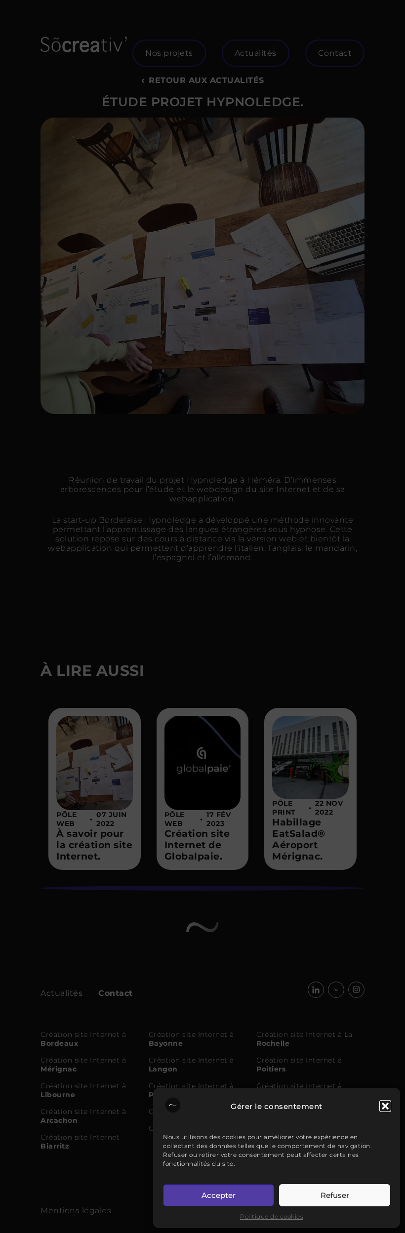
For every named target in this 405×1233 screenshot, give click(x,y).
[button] (385, 1106)
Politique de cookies (271, 1216)
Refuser (335, 1195)
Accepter (219, 1195)
